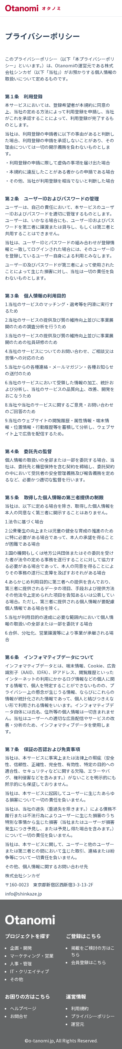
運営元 (77, 1024)
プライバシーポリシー (93, 1016)
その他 (16, 979)
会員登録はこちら (88, 962)
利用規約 (80, 1008)
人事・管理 (21, 963)
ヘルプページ (23, 1008)
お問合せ (19, 1016)
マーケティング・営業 (31, 956)
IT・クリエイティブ (29, 971)
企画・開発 (21, 948)
